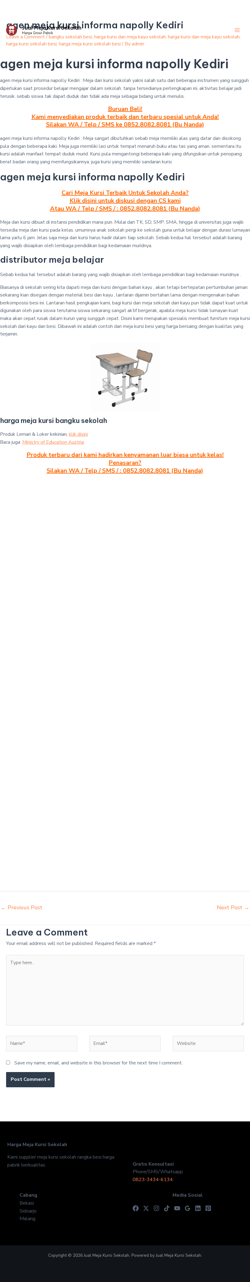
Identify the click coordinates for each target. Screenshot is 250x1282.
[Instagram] (156, 1208)
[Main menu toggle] (237, 30)
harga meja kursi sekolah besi (90, 44)
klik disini (78, 434)
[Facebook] (136, 1208)
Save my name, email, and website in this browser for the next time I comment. (98, 1063)
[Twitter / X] (146, 1208)
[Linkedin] (198, 1208)
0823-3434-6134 (153, 1179)
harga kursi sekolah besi (31, 44)
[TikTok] (167, 1208)
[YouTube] (177, 1208)
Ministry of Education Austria (53, 442)
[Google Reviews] (187, 1208)
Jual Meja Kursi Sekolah (51, 27)
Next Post (233, 907)
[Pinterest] (208, 1208)
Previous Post (21, 907)
